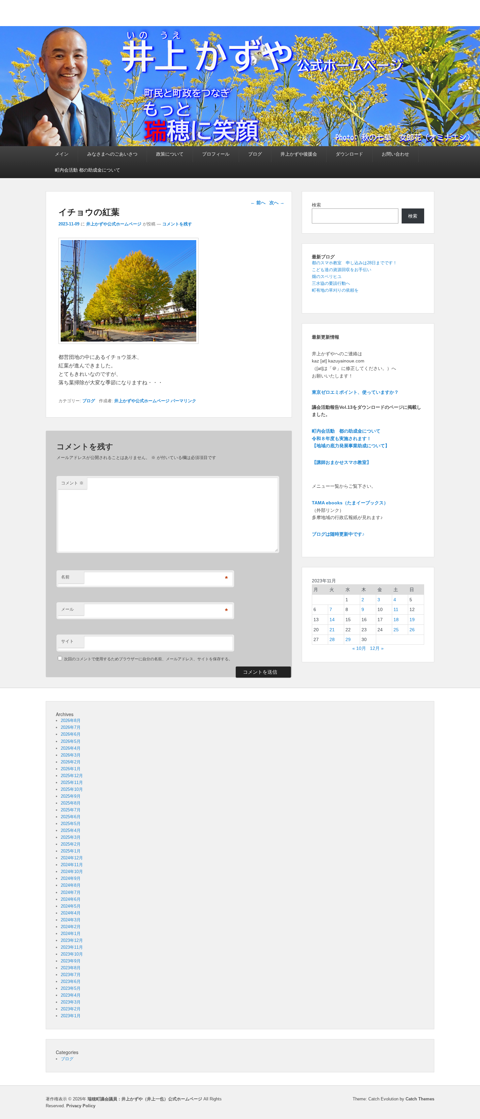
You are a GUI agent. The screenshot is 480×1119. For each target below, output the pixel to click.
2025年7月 (71, 809)
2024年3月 (71, 919)
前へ (257, 202)
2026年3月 (71, 755)
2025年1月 (71, 851)
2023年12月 (72, 940)
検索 (316, 204)
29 (348, 639)
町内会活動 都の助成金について (87, 170)
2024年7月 (71, 892)
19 (412, 619)
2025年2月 (71, 844)
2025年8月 (71, 803)
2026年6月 (71, 734)
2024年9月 (71, 878)
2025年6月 (71, 816)
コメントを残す (177, 224)
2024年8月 (71, 885)
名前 (65, 577)
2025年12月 (72, 775)
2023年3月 (71, 1002)
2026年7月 (71, 727)
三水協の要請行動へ (331, 283)
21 (332, 629)
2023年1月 (71, 1015)
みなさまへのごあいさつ (112, 154)
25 (396, 629)
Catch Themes (420, 1098)
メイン (62, 154)
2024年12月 (72, 857)
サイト (67, 641)
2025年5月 (71, 823)
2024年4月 (71, 913)
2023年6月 (71, 981)
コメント (72, 483)
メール (67, 609)
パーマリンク (183, 400)
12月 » (377, 648)
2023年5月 (71, 988)
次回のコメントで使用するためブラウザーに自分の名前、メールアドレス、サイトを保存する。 (148, 659)
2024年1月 (71, 933)
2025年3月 (71, 837)
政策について (170, 154)
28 (332, 639)
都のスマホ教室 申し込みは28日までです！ (354, 262)
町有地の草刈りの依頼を (335, 290)
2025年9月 (71, 796)
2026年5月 (71, 741)
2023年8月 (71, 967)
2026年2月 (71, 761)
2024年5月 (71, 906)
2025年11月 (72, 782)
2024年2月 (71, 926)
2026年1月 (71, 768)
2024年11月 (72, 864)
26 (412, 629)
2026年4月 (71, 748)
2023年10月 (72, 954)
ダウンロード (349, 154)
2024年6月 (71, 899)
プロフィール (216, 154)
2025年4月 (71, 830)
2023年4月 (71, 995)
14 (332, 619)
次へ (276, 202)
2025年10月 (72, 789)
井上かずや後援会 (298, 154)
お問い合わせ (395, 154)
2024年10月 (72, 871)
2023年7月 (71, 974)
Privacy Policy (80, 1105)
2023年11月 (72, 947)
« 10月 (359, 648)
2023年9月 (71, 960)
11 (395, 609)
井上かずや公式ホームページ (113, 224)
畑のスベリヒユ (327, 276)
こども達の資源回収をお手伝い (341, 269)
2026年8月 (71, 720)
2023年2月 (71, 1008)
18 (396, 619)
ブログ (255, 154)
